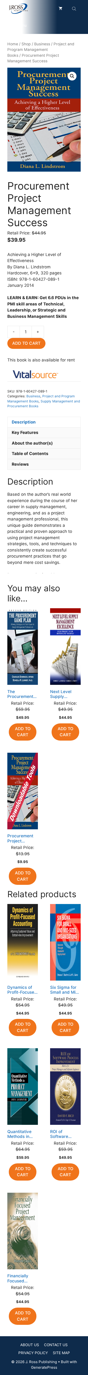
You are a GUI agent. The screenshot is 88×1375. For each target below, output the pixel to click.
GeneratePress (44, 1367)
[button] (72, 76)
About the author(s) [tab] (32, 443)
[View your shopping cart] (60, 8)
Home (12, 44)
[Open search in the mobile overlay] (74, 8)
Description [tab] (24, 422)
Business (42, 44)
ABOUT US (29, 1345)
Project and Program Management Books (40, 50)
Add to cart (26, 343)
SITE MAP (61, 1353)
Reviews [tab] (20, 464)
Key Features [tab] (25, 432)
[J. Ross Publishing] (19, 8)
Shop (26, 44)
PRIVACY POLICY (33, 1353)
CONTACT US (56, 1345)
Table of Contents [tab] (30, 453)
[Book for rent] (35, 375)
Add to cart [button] (23, 731)
